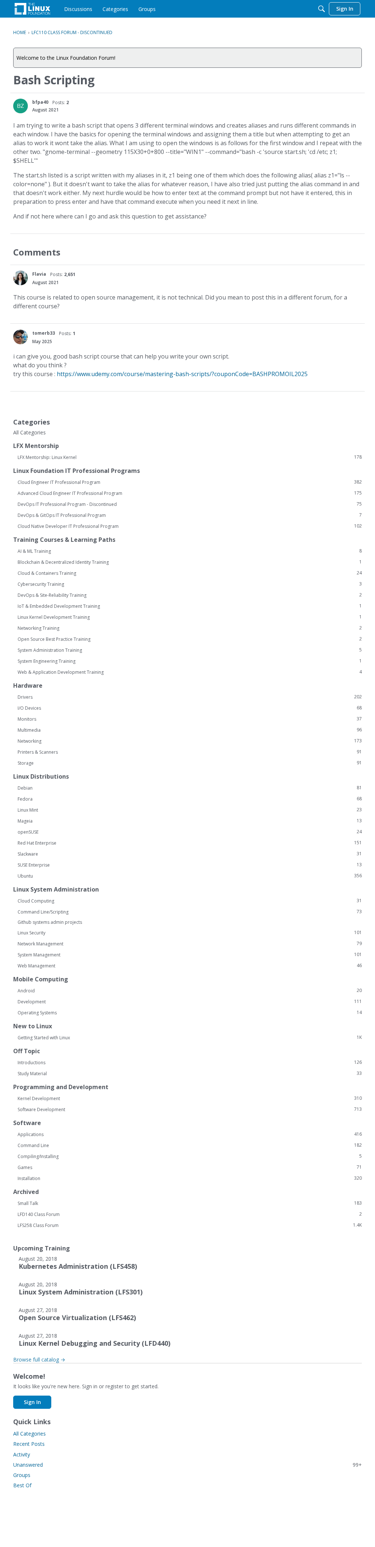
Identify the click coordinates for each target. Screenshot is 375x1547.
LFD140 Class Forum (190, 1214)
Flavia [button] (39, 274)
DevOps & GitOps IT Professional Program (190, 515)
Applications (190, 1134)
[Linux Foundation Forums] (32, 9)
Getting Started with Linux (190, 1037)
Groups (21, 1474)
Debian (190, 787)
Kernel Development (190, 1098)
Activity (21, 1454)
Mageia (190, 820)
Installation (190, 1178)
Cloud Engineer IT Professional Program (190, 482)
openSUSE (190, 831)
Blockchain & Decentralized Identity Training (190, 562)
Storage (190, 763)
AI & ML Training (190, 551)
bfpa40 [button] (40, 102)
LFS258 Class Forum (190, 1225)
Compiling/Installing (190, 1156)
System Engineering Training (190, 661)
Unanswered (187, 1464)
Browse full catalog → (39, 1359)
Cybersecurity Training (190, 584)
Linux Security (190, 932)
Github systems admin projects (50, 922)
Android (190, 990)
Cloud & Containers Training (190, 573)
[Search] (321, 8)
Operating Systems (190, 1012)
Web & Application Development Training (190, 672)
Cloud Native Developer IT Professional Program (190, 526)
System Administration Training (190, 650)
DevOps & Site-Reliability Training (190, 595)
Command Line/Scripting (190, 911)
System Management (190, 954)
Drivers (190, 697)
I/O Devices (190, 708)
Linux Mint (190, 809)
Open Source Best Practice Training (190, 639)
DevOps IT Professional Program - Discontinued (190, 504)
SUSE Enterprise (190, 864)
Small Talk (190, 1203)
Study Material (190, 1073)
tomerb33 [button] (43, 333)
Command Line (190, 1145)
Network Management (190, 943)
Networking (190, 741)
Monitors (190, 719)
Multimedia (190, 730)
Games (190, 1167)
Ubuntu (190, 875)
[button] (20, 106)
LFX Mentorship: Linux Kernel (190, 457)
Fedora (190, 798)
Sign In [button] (32, 1402)
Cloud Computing (190, 900)
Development (190, 1001)
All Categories (29, 432)
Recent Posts (29, 1443)
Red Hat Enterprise (190, 842)
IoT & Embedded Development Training (190, 606)
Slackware (190, 853)
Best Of (22, 1485)
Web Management (190, 965)
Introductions (190, 1062)
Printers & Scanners (190, 752)
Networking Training (190, 628)
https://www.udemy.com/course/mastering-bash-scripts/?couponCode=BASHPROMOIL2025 (182, 374)
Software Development (190, 1109)
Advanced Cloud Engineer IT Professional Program (190, 493)
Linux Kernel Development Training (190, 617)
